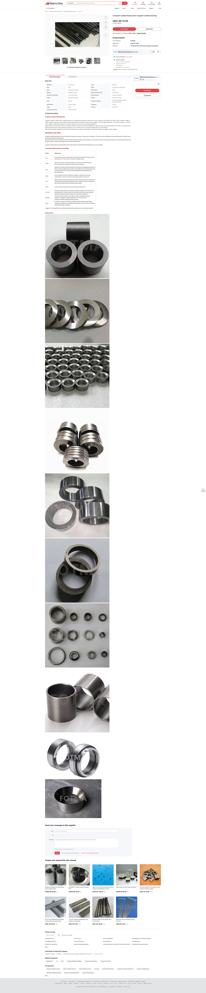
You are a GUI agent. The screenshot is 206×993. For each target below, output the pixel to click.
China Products (71, 981)
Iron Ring (96, 969)
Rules (160, 8)
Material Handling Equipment (81, 944)
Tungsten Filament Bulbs (91, 961)
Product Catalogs (67, 935)
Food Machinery (136, 941)
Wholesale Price (105, 981)
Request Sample (141, 33)
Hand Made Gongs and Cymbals (140, 944)
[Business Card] (158, 83)
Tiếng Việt (140, 983)
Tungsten (80, 11)
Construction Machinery (51, 944)
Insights (143, 981)
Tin (57, 961)
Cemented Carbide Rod (108, 969)
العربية (111, 983)
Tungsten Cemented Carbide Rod (125, 969)
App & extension (141, 8)
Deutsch (100, 983)
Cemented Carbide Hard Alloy (53, 972)
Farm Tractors (77, 938)
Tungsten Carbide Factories (53, 969)
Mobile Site (138, 981)
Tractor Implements (108, 938)
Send (57, 853)
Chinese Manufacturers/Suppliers (84, 981)
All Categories (50, 8)
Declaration (119, 986)
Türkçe (134, 983)
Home (46, 11)
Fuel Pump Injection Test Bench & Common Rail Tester (116, 944)
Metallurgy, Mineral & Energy (55, 11)
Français (82, 983)
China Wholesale (96, 981)
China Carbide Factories (85, 969)
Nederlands (106, 983)
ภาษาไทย (129, 983)
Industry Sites (113, 981)
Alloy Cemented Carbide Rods (71, 972)
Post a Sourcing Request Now (89, 853)
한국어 (116, 983)
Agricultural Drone (49, 938)
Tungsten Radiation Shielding (74, 961)
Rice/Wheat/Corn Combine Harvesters (141, 938)
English (65, 983)
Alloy (62, 961)
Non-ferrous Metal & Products (69, 11)
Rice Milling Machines (50, 941)
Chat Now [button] (150, 29)
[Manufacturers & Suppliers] (54, 3)
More (46, 975)
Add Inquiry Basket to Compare (77, 67)
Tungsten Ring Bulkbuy (88, 972)
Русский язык (89, 983)
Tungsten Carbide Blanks (143, 969)
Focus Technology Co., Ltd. (92, 986)
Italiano (95, 983)
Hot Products (63, 981)
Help (132, 8)
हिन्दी (125, 983)
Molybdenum (49, 961)
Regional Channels (122, 981)
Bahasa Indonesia (148, 983)
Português (76, 983)
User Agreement (112, 986)
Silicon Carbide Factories (69, 969)
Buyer (124, 8)
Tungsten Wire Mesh (106, 961)
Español (70, 983)
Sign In (115, 69)
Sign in (159, 4)
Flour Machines (107, 941)
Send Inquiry (124, 29)
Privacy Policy (127, 986)
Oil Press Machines (78, 941)
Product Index (131, 981)
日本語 (120, 983)
